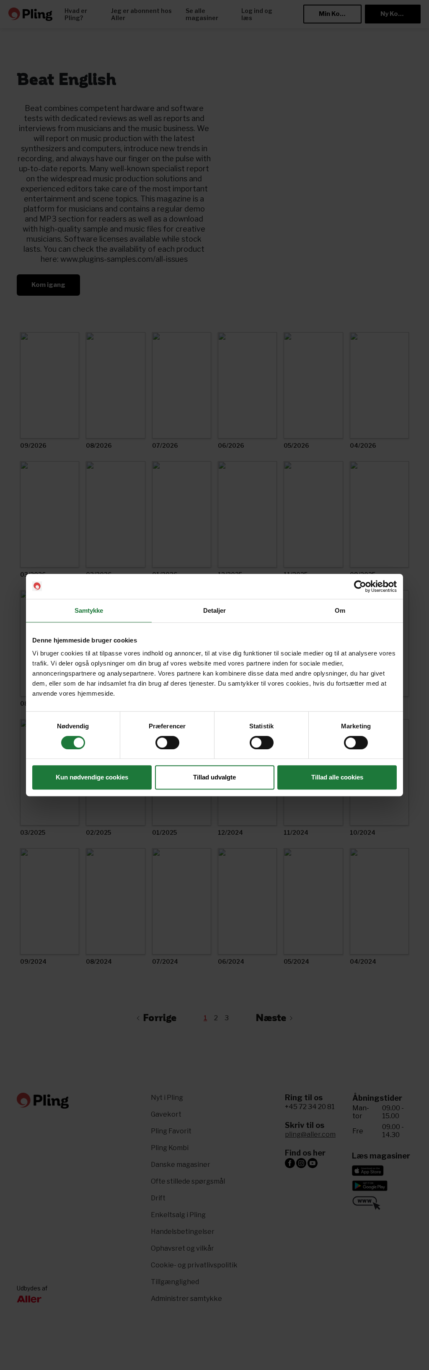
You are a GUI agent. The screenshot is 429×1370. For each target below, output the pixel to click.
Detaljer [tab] (214, 610)
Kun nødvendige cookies (92, 777)
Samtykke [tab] (89, 610)
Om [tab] (340, 610)
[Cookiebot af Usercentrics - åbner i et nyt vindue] (360, 586)
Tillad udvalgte (214, 777)
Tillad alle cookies (337, 777)
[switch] (167, 742)
